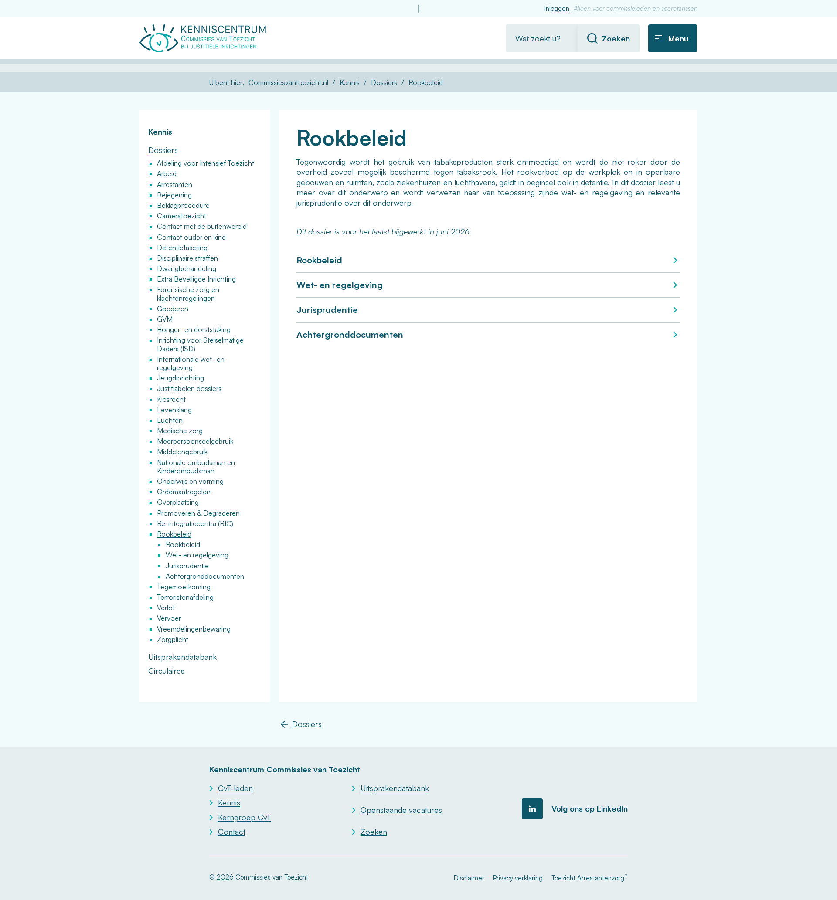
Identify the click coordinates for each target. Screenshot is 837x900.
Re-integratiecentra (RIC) (195, 523)
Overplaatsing (178, 502)
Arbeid (167, 173)
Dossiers (384, 82)
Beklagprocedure (183, 205)
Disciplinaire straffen (187, 258)
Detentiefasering (182, 247)
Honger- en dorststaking (194, 329)
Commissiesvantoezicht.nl (288, 82)
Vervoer (169, 618)
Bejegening (174, 194)
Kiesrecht (171, 399)
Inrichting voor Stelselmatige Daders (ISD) (200, 344)
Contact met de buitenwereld (202, 226)
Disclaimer (469, 878)
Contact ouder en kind (191, 237)
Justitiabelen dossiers (189, 388)
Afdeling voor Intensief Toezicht (205, 163)
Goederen (172, 308)
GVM (165, 319)
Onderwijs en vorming (190, 481)
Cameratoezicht (181, 215)
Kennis (350, 82)
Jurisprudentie (327, 309)
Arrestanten (174, 184)
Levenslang (174, 409)
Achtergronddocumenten (349, 334)
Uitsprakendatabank (182, 657)
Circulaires (166, 671)
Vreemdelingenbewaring (194, 629)
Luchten (170, 420)
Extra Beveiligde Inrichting (196, 279)
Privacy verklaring (518, 878)
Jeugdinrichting (180, 378)
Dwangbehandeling (186, 268)
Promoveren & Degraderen (198, 513)
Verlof (166, 607)
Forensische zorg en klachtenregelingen (188, 293)
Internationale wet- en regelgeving (191, 363)
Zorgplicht (172, 639)
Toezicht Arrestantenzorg (587, 878)
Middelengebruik (182, 451)
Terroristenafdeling (185, 597)
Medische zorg (180, 430)
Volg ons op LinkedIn (589, 808)
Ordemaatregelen (184, 491)
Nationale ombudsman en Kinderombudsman (196, 466)
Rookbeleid (319, 260)
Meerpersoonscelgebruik (195, 441)
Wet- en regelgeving (339, 284)
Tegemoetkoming (184, 586)
